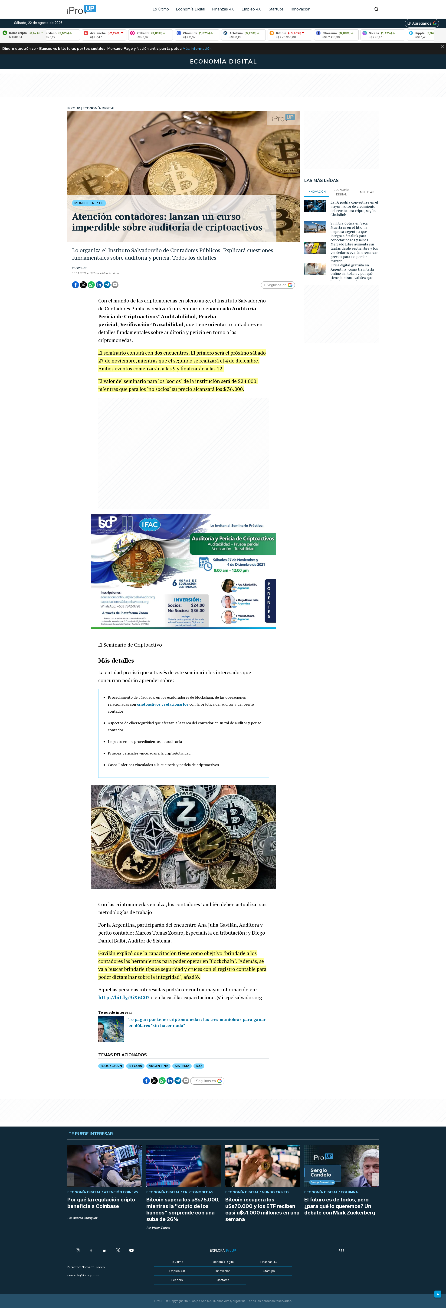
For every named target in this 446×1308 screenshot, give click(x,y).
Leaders (177, 1280)
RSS (341, 1250)
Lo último (161, 9)
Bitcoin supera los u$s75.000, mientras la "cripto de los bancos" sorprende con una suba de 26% (183, 1209)
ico (199, 1066)
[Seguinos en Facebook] (91, 1250)
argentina (158, 1066)
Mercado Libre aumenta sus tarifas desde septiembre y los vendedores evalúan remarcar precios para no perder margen (354, 252)
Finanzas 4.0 (223, 9)
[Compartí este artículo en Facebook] (75, 284)
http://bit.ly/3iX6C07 (124, 997)
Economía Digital (190, 9)
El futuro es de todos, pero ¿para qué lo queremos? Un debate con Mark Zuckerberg (339, 1206)
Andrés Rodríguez (85, 1218)
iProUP (81, 268)
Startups (276, 9)
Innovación (300, 9)
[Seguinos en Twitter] (118, 1250)
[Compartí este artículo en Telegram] (107, 284)
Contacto (223, 1280)
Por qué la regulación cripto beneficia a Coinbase (101, 1203)
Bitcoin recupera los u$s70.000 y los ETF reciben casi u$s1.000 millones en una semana (262, 1209)
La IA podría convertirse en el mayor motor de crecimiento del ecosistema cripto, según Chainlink (354, 208)
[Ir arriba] (437, 1294)
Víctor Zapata (161, 1227)
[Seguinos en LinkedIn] (104, 1250)
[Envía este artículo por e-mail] (115, 284)
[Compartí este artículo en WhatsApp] (91, 284)
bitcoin (135, 1066)
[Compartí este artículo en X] (83, 284)
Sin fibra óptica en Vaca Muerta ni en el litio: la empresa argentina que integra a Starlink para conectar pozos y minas (349, 231)
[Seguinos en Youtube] (131, 1250)
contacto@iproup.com (83, 1275)
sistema (182, 1066)
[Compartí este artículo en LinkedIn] (99, 284)
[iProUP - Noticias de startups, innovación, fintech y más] (80, 9)
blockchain (111, 1066)
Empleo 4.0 (252, 9)
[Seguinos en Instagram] (77, 1250)
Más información (197, 48)
